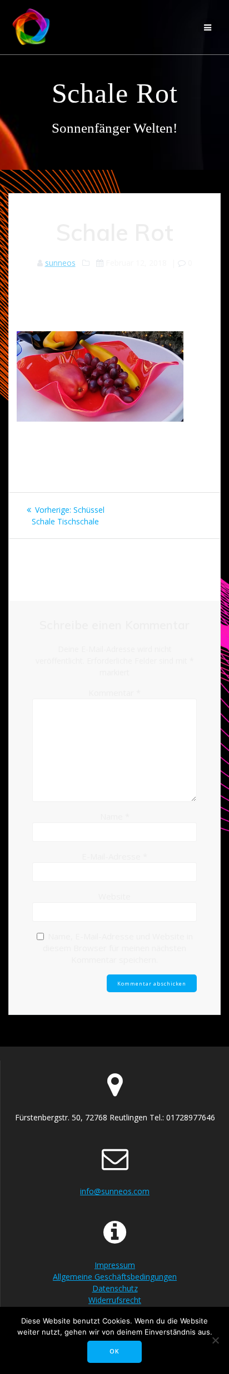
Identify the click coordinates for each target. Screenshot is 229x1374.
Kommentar (114, 692)
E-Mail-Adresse (114, 856)
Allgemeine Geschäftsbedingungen (115, 1276)
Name (115, 816)
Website (114, 896)
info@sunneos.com (115, 1191)
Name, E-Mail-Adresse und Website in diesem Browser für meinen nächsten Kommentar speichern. (118, 948)
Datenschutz (115, 1288)
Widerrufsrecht (114, 1300)
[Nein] (215, 1340)
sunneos (60, 262)
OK (114, 1351)
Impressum (114, 1265)
